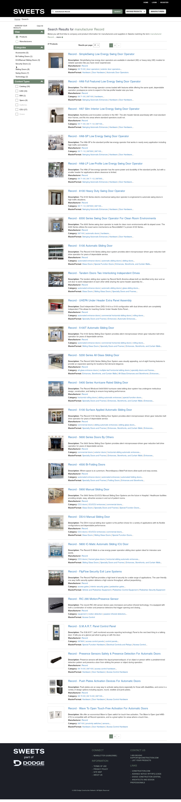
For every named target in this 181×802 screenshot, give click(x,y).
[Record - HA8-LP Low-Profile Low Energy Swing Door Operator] (50, 168)
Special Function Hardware (89, 637)
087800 (77, 633)
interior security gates (96, 579)
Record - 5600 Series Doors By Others (87, 431)
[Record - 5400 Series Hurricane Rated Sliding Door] (50, 385)
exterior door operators (106, 66)
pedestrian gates (113, 579)
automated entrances (107, 471)
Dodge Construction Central (141, 769)
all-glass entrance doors (84, 364)
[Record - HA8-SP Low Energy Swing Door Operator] (50, 141)
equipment (78, 606)
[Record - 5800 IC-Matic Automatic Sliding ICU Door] (50, 546)
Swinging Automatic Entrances (91, 96)
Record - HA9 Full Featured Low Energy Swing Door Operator (100, 78)
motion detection (91, 606)
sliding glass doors (123, 419)
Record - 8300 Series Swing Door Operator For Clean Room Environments (108, 212)
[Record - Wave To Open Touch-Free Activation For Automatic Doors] (50, 708)
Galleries (11, 101)
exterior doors (96, 446)
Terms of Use (100, 758)
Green (10, 110)
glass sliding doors (126, 282)
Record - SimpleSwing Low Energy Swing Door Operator (97, 51)
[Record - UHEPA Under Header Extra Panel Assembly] (50, 302)
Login (154, 2)
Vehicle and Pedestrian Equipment (92, 582)
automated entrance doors (85, 255)
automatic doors (88, 227)
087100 (86, 93)
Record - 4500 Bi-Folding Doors (82, 459)
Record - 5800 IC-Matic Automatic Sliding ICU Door (94, 539)
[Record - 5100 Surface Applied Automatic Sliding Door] (50, 412)
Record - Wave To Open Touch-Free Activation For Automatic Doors (104, 701)
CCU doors (78, 499)
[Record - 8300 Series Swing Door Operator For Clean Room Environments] (50, 220)
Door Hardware (94, 69)
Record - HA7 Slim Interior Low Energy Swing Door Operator (100, 105)
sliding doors (124, 255)
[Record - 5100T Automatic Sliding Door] (50, 330)
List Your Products (137, 752)
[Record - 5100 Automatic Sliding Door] (50, 248)
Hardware (82, 69)
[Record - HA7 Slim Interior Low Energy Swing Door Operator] (50, 113)
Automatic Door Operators (114, 69)
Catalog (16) (13, 82)
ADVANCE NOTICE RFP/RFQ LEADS (142, 766)
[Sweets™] (29, 11)
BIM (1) (11, 91)
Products (11, 34)
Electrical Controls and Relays (115, 637)
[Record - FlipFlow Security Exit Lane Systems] (50, 572)
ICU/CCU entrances (93, 499)
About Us (98, 767)
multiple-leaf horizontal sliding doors (111, 364)
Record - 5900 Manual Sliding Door (84, 484)
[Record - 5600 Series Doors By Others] (50, 439)
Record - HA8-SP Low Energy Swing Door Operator (94, 133)
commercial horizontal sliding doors (112, 310)
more (166, 34)
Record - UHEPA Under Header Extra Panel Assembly (96, 295)
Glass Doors (83, 258)
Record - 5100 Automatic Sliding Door (86, 240)
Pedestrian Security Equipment (148, 582)
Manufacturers (14, 39)
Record (81, 62)
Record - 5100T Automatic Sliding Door (87, 322)
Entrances (108, 313)
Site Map (98, 764)
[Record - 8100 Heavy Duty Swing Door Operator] (50, 195)
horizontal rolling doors (83, 392)
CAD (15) (12, 87)
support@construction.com (140, 750)
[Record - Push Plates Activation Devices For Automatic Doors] (50, 681)
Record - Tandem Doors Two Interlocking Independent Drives (100, 267)
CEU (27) (12, 105)
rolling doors (134, 310)
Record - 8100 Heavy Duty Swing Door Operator (92, 187)
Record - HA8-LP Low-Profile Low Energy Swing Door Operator (101, 160)
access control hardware (101, 661)
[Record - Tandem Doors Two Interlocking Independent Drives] (50, 275)
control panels (107, 633)
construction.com (136, 763)
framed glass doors (93, 551)
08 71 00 (77, 93)
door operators (89, 66)
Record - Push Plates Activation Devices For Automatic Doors (100, 673)
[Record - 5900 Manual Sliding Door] (50, 492)
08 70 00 (77, 66)
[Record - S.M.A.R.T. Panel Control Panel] (50, 626)
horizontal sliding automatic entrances (119, 446)
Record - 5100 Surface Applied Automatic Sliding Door (96, 404)
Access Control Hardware (113, 664)
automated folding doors (127, 471)
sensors (102, 715)
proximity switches (89, 715)
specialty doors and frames (138, 364)
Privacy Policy (101, 761)
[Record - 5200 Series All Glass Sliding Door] (50, 357)
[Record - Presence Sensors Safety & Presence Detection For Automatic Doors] (50, 654)
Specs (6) (12, 96)
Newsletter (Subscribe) (105, 748)
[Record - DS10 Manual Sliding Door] (50, 519)
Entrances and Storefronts (128, 474)
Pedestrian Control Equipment (121, 582)
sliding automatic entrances (106, 392)
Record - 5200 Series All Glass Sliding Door (89, 349)
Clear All (33, 26)
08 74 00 (77, 661)
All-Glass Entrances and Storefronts (130, 368)
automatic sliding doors (107, 255)
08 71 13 (86, 120)
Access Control (84, 609)
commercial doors (81, 419)
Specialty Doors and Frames (120, 285)
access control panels (91, 633)
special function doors (128, 392)
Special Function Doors (100, 258)
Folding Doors (110, 474)
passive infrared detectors (111, 606)
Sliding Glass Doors (98, 285)
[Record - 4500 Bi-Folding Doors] (50, 467)
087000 (86, 148)
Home (146, 2)
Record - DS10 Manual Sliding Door (85, 511)
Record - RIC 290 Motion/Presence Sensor (89, 591)
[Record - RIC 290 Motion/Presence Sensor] (50, 599)
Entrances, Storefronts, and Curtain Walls (128, 258)
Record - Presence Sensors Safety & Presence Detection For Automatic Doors (110, 646)
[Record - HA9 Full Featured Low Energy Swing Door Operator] (50, 86)
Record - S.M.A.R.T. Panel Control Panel (88, 618)
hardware (95, 93)
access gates (79, 579)
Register (164, 2)
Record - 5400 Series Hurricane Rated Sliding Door (94, 377)
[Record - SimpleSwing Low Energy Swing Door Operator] (50, 58)
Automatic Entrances (122, 313)
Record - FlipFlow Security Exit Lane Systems (91, 564)
